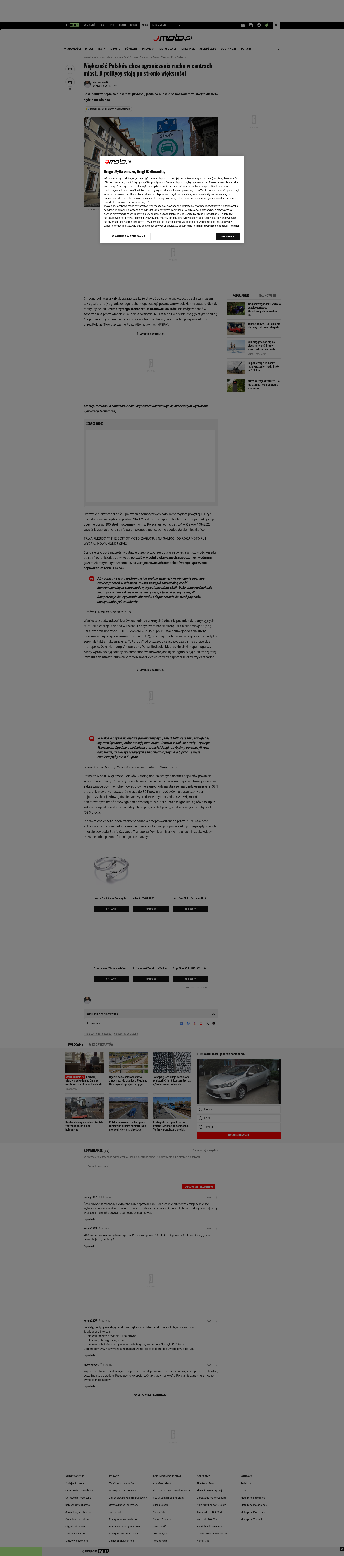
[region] (172, 199)
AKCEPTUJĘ (228, 236)
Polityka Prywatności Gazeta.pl (210, 225)
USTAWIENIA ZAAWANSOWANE (127, 236)
